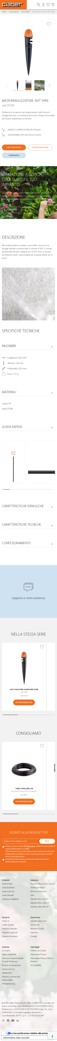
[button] (49, 85)
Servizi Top (35, 925)
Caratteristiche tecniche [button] (21, 525)
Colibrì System (8, 925)
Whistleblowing (8, 984)
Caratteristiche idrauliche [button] (23, 506)
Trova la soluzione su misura (42, 884)
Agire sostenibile (9, 954)
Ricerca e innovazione (11, 965)
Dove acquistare (40, 147)
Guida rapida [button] (12, 427)
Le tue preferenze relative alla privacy (30, 1033)
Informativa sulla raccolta (16, 1037)
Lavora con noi (8, 969)
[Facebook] (8, 1020)
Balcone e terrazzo (38, 891)
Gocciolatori (25, 12)
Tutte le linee (7, 884)
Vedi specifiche (14, 147)
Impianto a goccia (9, 932)
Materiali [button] (9, 392)
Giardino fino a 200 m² (39, 903)
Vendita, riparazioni (38, 921)
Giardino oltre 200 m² (39, 907)
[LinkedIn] (17, 1020)
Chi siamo (6, 950)
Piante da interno (37, 887)
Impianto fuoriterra (10, 936)
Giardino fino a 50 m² (39, 899)
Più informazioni (24, 702)
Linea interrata (8, 895)
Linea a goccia (14, 12)
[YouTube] (13, 1020)
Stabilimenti (7, 973)
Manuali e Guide (37, 928)
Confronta (13, 155)
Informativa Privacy (38, 954)
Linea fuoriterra (8, 887)
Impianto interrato (9, 928)
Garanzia (34, 932)
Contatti (33, 936)
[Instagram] (3, 1020)
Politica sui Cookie (38, 950)
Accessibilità (35, 965)
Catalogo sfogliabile (10, 899)
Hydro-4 (5, 921)
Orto (32, 895)
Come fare (12, 210)
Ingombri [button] (9, 346)
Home (4, 12)
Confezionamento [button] (16, 543)
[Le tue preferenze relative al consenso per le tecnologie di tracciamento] (52, 1036)
